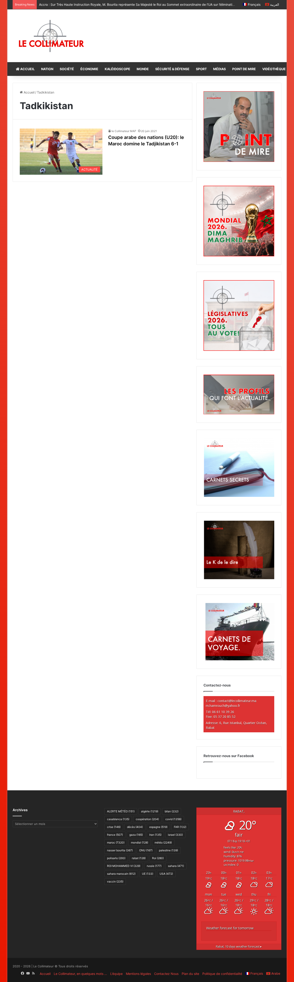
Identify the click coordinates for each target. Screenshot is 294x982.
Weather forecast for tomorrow (230, 928)
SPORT (201, 69)
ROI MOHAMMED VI (123, 866)
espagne (158, 827)
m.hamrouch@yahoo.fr (223, 705)
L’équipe (116, 974)
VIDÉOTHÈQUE (274, 69)
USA (166, 873)
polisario (116, 858)
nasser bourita (120, 850)
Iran (155, 834)
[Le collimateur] (51, 36)
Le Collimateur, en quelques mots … (80, 974)
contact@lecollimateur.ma (237, 701)
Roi (158, 858)
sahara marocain (121, 873)
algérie (149, 811)
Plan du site (190, 974)
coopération (147, 819)
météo (163, 842)
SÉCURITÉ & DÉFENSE (172, 69)
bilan (171, 811)
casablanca (118, 819)
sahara (176, 866)
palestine (168, 850)
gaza (136, 834)
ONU (146, 850)
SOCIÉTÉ (67, 69)
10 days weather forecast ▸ (239, 947)
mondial (139, 842)
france (115, 834)
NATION (47, 69)
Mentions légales (138, 974)
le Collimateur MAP (124, 131)
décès (135, 827)
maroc (115, 842)
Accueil (28, 92)
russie (154, 866)
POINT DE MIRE (244, 69)
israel (175, 834)
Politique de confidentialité (222, 974)
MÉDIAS (219, 69)
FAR (180, 827)
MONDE (143, 69)
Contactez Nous (166, 974)
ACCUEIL (27, 69)
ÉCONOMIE (89, 69)
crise (114, 827)
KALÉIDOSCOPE (117, 69)
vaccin (115, 881)
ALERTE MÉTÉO (121, 811)
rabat (139, 858)
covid (173, 819)
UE (147, 873)
